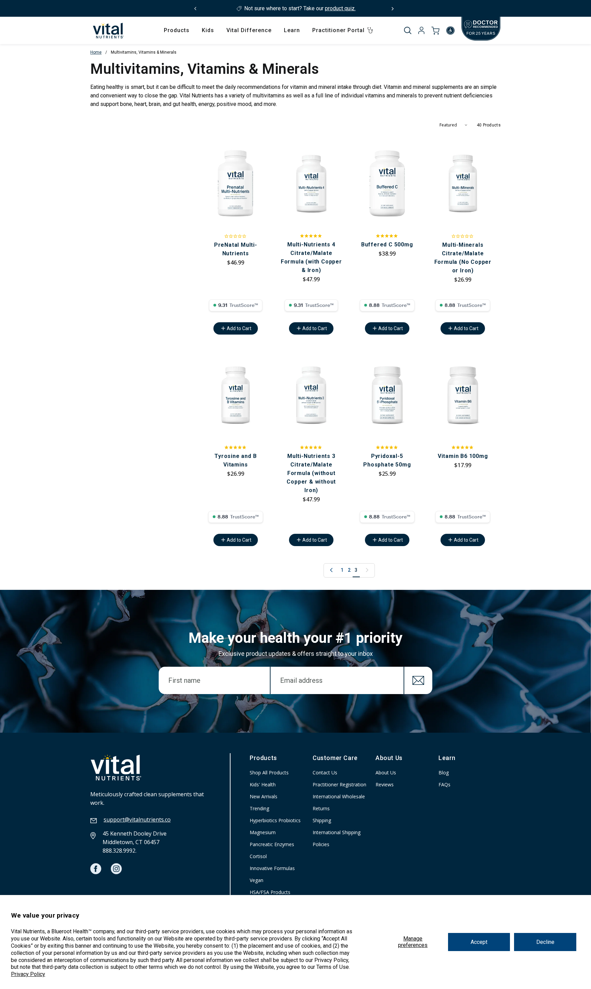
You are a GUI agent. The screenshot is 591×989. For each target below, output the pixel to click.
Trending (259, 808)
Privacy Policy (28, 974)
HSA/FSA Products (270, 892)
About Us (386, 772)
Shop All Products (269, 772)
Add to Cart (239, 328)
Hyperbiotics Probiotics (275, 820)
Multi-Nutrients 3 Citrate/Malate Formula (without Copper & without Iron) (311, 473)
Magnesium (263, 832)
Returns (321, 808)
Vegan (256, 880)
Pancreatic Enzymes (272, 844)
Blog (443, 772)
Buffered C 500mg (387, 244)
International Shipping (336, 832)
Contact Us (325, 772)
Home (96, 52)
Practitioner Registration (339, 784)
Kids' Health (263, 784)
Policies (321, 844)
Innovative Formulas (272, 868)
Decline (545, 942)
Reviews (385, 784)
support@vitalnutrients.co (137, 819)
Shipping (322, 820)
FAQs (444, 784)
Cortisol (258, 856)
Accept (479, 942)
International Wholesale (339, 796)
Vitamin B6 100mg (463, 456)
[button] (407, 30)
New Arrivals (263, 796)
